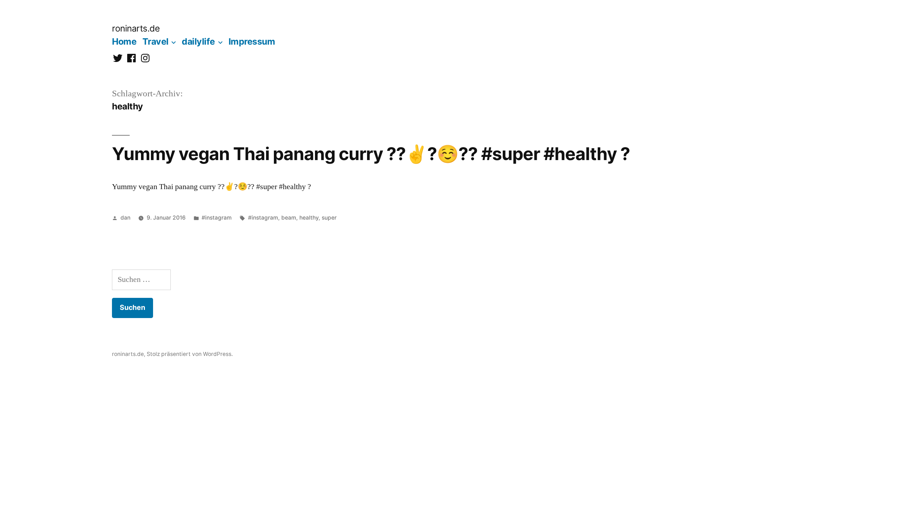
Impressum (252, 41)
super (329, 217)
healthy (309, 217)
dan (125, 217)
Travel (155, 41)
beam (288, 217)
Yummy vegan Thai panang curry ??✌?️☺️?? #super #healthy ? (371, 153)
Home (124, 41)
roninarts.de (135, 28)
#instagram (217, 217)
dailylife (198, 41)
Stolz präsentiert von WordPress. (190, 354)
